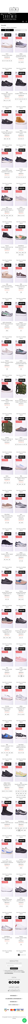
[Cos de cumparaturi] (23, 21)
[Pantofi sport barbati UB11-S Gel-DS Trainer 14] (7, 196)
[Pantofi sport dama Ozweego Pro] (21, 695)
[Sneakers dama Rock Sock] (7, 810)
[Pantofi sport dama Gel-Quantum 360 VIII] (21, 618)
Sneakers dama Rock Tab (21, 93)
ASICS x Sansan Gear (7, 322)
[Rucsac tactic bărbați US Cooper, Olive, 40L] (7, 426)
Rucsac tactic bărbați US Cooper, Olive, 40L (7, 439)
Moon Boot (7, 514)
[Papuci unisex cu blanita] (21, 426)
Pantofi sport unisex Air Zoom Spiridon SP (7, 132)
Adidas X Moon (7, 783)
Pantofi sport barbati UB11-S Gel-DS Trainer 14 (7, 209)
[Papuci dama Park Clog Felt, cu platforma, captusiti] (7, 503)
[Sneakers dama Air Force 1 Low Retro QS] (21, 273)
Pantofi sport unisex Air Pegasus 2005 (7, 94)
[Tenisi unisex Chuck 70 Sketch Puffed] (7, 695)
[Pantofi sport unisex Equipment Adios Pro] (21, 43)
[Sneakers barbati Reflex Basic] (21, 925)
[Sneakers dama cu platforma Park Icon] (21, 733)
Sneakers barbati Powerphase (21, 209)
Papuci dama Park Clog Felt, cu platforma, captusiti (7, 516)
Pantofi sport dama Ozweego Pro (21, 708)
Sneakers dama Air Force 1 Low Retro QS (21, 286)
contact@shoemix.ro (15, 990)
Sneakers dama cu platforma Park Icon (21, 746)
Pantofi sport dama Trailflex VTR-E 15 (7, 631)
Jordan (21, 667)
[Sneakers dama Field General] (7, 656)
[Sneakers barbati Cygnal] (7, 541)
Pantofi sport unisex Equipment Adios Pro (21, 56)
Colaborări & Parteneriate (13, 998)
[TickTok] (15, 982)
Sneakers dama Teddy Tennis (21, 132)
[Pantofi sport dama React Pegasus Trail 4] (21, 465)
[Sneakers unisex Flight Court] (21, 656)
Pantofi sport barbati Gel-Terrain (7, 324)
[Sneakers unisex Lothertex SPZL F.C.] (21, 887)
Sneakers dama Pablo (7, 55)
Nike (7, 92)
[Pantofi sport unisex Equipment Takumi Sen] (7, 158)
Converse (7, 706)
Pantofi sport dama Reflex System (7, 363)
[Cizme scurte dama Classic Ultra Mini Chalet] (7, 273)
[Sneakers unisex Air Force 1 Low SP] (7, 733)
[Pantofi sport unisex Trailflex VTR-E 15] (21, 848)
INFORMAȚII (13, 995)
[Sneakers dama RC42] (7, 925)
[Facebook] (10, 982)
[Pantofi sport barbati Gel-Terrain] (7, 311)
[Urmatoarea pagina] (25, 955)
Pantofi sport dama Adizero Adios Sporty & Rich (21, 554)
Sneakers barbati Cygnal (7, 554)
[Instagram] (18, 982)
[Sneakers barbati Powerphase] (21, 196)
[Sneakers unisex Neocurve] (21, 503)
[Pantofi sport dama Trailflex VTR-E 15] (7, 618)
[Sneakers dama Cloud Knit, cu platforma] (21, 311)
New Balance (21, 245)
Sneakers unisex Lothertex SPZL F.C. (21, 900)
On (7, 859)
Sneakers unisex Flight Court (21, 670)
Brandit (21, 399)
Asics (7, 207)
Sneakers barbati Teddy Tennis (7, 401)
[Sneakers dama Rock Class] (21, 158)
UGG (7, 284)
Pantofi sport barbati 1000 (21, 822)
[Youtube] (12, 982)
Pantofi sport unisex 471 (21, 247)
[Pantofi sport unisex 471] (21, 234)
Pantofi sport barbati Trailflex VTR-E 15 (7, 593)
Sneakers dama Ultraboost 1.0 (7, 785)
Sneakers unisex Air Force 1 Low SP (7, 746)
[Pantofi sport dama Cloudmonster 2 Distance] (7, 848)
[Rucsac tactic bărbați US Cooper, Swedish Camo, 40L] (21, 388)
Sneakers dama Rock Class (21, 171)
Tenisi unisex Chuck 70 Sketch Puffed (7, 708)
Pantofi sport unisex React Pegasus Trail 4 (21, 785)
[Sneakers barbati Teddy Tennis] (7, 388)
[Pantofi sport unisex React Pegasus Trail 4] (21, 772)
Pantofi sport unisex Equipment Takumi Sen (7, 171)
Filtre (8, 30)
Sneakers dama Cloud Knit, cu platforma (21, 324)
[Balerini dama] (7, 465)
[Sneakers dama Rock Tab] (21, 81)
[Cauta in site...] (26, 21)
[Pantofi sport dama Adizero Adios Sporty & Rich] (21, 541)
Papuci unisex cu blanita (21, 439)
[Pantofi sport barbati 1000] (21, 810)
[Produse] (2, 15)
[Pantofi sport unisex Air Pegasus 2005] (7, 81)
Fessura (21, 92)
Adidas (21, 54)
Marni (7, 54)
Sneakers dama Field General (7, 670)
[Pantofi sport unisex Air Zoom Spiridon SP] (7, 119)
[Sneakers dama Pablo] (7, 43)
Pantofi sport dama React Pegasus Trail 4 (21, 478)
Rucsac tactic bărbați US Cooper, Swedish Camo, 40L (21, 401)
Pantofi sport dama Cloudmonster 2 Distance (7, 861)
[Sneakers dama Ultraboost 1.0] (7, 772)
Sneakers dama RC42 (7, 937)
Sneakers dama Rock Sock (7, 822)
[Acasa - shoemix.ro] (14, 9)
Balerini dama (7, 477)
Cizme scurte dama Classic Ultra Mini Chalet (7, 286)
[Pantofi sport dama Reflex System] (7, 349)
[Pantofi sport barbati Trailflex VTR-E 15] (7, 580)
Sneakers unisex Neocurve (21, 516)
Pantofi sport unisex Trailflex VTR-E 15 (21, 861)
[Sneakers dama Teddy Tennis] (21, 119)
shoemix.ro (13, 1001)
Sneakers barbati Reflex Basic (21, 938)
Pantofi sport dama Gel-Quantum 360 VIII (21, 631)
